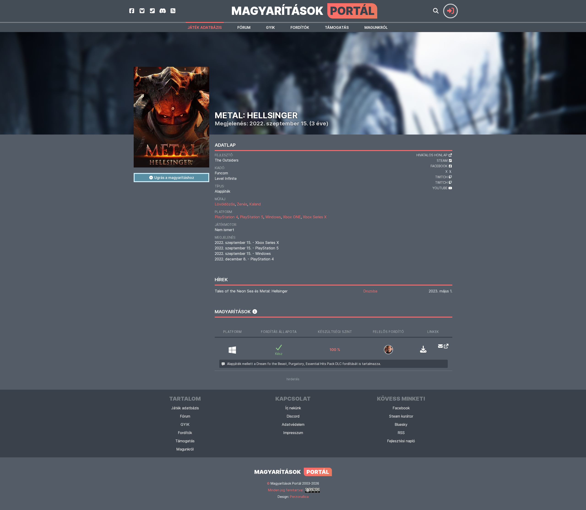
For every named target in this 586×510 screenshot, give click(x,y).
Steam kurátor (401, 416)
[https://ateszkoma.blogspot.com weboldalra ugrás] (445, 346)
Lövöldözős (225, 204)
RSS (401, 432)
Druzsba (370, 291)
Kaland (255, 204)
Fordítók (299, 27)
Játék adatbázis (204, 27)
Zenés (242, 204)
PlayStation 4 (226, 217)
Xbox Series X (314, 217)
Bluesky (401, 424)
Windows (273, 217)
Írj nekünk (293, 408)
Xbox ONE (292, 217)
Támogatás (337, 27)
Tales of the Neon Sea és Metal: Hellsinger (251, 291)
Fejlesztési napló (401, 441)
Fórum (243, 27)
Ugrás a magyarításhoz (173, 177)
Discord (293, 416)
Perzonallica (299, 497)
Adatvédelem (293, 424)
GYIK (270, 27)
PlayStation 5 (251, 217)
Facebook (401, 408)
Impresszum (293, 432)
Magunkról (376, 27)
